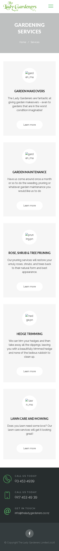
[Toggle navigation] (51, 6)
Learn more (29, 124)
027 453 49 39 (26, 497)
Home (23, 42)
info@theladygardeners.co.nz (32, 513)
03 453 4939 (24, 481)
